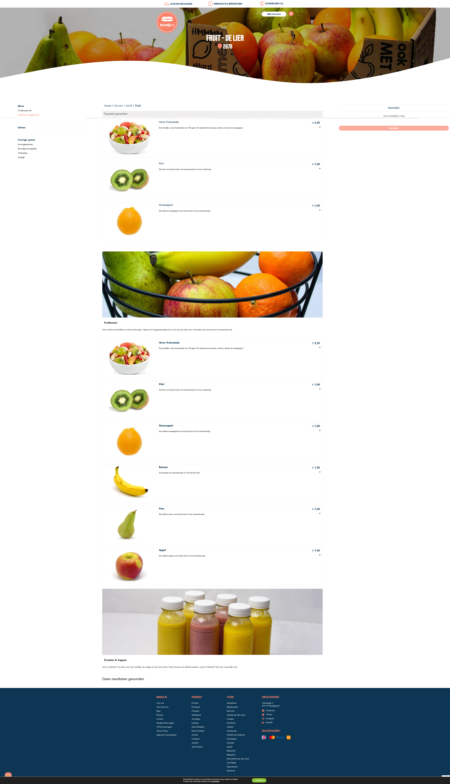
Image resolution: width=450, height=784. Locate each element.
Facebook (270, 711)
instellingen (215, 781)
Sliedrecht (231, 771)
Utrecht (195, 735)
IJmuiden (230, 743)
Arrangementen (25, 144)
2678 (129, 105)
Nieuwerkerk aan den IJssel (238, 759)
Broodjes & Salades (27, 149)
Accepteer (259, 780)
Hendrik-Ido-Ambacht (236, 735)
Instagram (269, 719)
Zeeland (195, 743)
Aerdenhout (232, 703)
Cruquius (230, 719)
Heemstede (232, 731)
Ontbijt (21, 157)
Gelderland (196, 715)
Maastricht (231, 751)
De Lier (118, 105)
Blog (158, 711)
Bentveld (230, 711)
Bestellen (394, 128)
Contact (159, 719)
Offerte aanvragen (164, 727)
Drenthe (195, 703)
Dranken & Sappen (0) (28, 115)
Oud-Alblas (231, 763)
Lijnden (229, 747)
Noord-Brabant (198, 727)
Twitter (269, 715)
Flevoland (196, 707)
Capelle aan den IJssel (236, 715)
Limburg (195, 723)
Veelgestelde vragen (165, 723)
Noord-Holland (198, 731)
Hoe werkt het (162, 707)
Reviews (159, 715)
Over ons (160, 703)
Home (107, 105)
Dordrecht (231, 723)
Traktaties (22, 153)
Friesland (195, 711)
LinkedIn (269, 723)
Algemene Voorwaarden (166, 735)
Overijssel (196, 739)
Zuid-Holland (197, 747)
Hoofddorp (231, 739)
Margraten (231, 755)
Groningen (196, 719)
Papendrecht (232, 767)
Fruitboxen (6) (24, 111)
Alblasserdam (232, 707)
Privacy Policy (162, 731)
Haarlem (230, 727)
